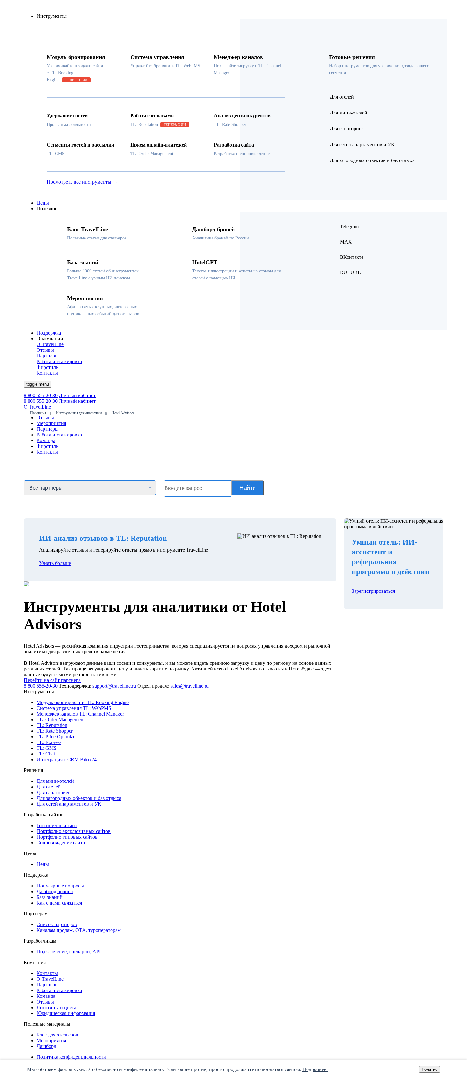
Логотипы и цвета (56, 1007)
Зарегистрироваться (373, 591)
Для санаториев (54, 792)
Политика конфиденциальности (71, 1057)
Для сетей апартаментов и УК (69, 804)
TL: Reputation (52, 725)
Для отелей (49, 786)
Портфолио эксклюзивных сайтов (74, 831)
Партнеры (47, 429)
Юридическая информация (66, 1013)
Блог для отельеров (57, 1034)
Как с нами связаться (59, 903)
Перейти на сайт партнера (52, 680)
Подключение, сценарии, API (69, 951)
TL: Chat (46, 753)
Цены (43, 203)
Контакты (47, 451)
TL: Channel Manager (80, 713)
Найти (248, 488)
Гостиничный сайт (57, 825)
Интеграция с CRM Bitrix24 (67, 759)
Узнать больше (55, 563)
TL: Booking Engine (83, 702)
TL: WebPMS (74, 708)
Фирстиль (47, 446)
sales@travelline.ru (190, 686)
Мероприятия (51, 423)
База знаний (50, 897)
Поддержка (49, 333)
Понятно (429, 1069)
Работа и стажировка (59, 434)
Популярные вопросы (60, 885)
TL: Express (49, 742)
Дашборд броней (55, 891)
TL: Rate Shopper (55, 731)
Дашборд (46, 1046)
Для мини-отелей (55, 781)
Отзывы (45, 417)
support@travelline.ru (114, 686)
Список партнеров (57, 924)
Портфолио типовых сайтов (67, 837)
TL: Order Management (61, 719)
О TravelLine (50, 979)
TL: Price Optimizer (57, 736)
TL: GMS (47, 748)
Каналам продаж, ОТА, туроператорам (79, 930)
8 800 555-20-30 (41, 395)
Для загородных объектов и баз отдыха (79, 798)
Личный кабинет (77, 395)
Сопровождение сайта (61, 842)
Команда (46, 440)
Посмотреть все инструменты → (82, 182)
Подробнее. (315, 1069)
